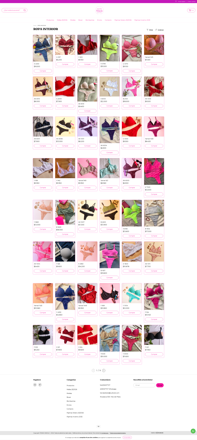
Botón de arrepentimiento (118, 433)
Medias (72, 20)
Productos (50, 20)
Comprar (43, 71)
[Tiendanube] (157, 433)
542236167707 (105, 385)
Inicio (34, 25)
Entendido (127, 437)
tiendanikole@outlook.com (109, 393)
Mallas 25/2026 (62, 20)
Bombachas (90, 20)
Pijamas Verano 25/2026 (123, 20)
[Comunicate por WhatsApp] (193, 431)
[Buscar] (25, 10)
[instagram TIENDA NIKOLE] (34, 384)
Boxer (80, 20)
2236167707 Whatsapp (108, 389)
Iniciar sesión (182, 1)
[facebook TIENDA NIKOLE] (39, 384)
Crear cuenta (191, 1)
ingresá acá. (104, 433)
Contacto (108, 20)
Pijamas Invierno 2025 (142, 20)
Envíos (99, 20)
